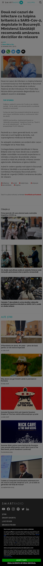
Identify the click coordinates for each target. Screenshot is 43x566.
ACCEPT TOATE (21, 560)
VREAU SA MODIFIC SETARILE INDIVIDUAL (21, 563)
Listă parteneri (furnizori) (8, 556)
